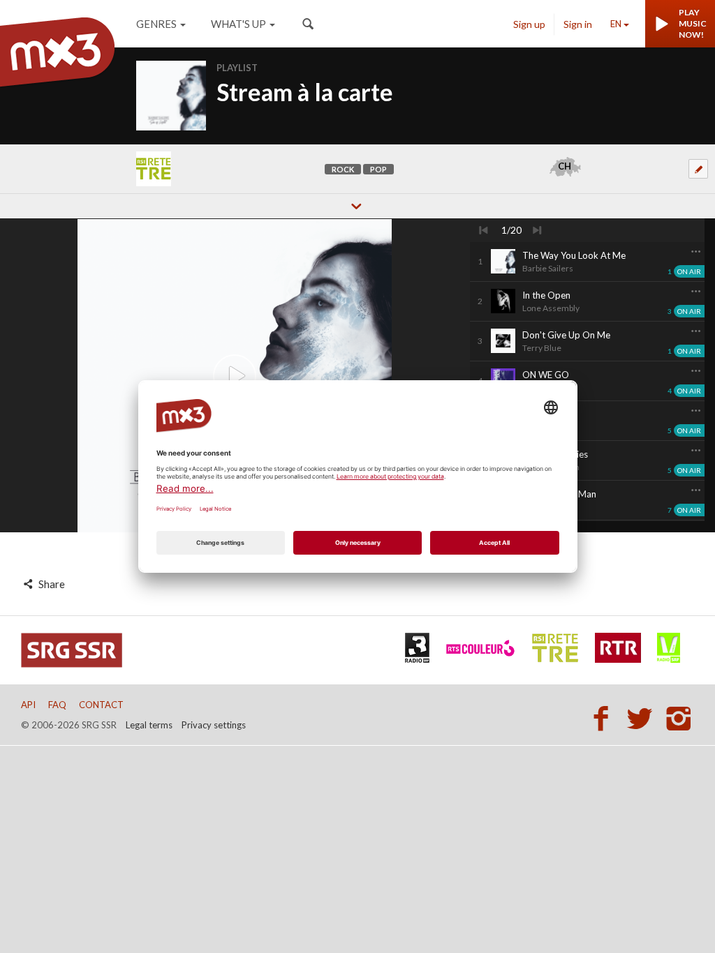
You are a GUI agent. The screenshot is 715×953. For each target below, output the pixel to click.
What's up (238, 23)
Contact (101, 704)
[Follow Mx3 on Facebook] (604, 718)
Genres (156, 23)
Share (50, 584)
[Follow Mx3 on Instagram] (680, 718)
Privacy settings (214, 724)
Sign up (529, 24)
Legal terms (149, 724)
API (28, 704)
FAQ (57, 704)
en (615, 23)
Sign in (577, 24)
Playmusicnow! (693, 23)
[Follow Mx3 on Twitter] (643, 718)
